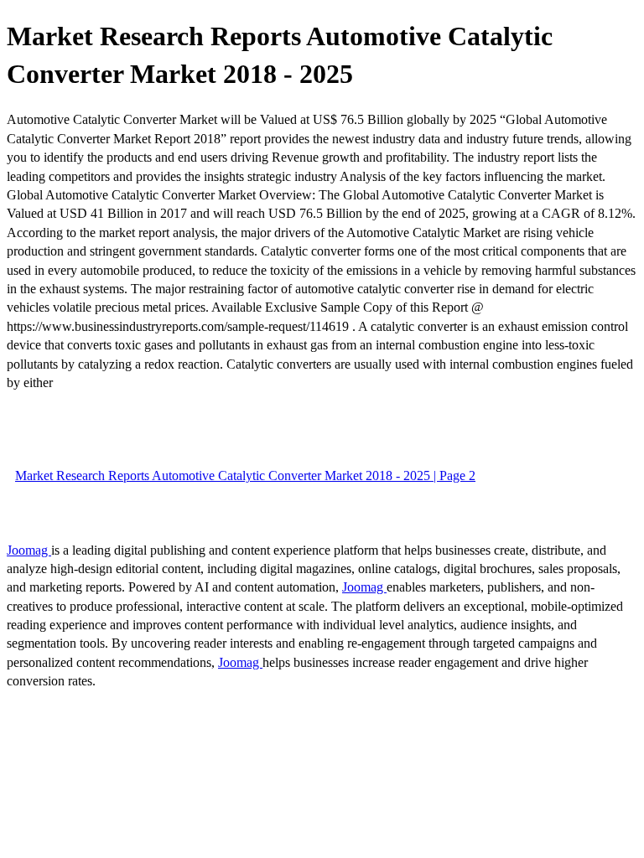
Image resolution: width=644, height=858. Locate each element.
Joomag (29, 550)
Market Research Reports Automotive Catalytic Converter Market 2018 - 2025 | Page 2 (245, 475)
